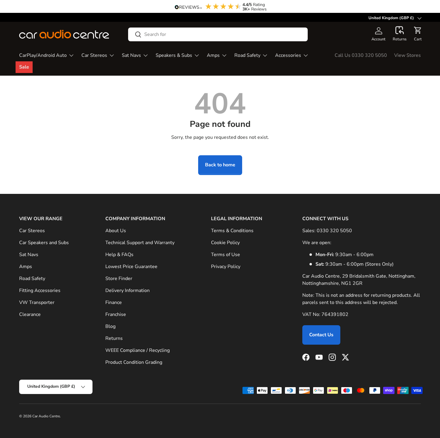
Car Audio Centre (46, 416)
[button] (399, 34)
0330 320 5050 (334, 230)
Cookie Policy (225, 242)
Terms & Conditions (232, 230)
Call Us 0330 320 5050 (361, 55)
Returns (114, 338)
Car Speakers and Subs (44, 242)
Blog (110, 326)
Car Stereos (94, 55)
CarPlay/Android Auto (43, 55)
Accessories (288, 55)
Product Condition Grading (133, 362)
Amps (213, 55)
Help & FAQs (119, 254)
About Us (115, 230)
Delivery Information (127, 290)
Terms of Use (225, 254)
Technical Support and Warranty (140, 242)
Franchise (115, 314)
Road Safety (247, 55)
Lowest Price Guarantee (131, 266)
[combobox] (218, 34)
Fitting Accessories (39, 290)
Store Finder (118, 278)
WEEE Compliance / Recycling (137, 350)
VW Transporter (36, 302)
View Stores (407, 55)
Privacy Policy (225, 266)
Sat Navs (131, 55)
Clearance (30, 314)
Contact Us (321, 334)
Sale (24, 67)
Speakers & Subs (174, 55)
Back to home (220, 165)
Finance (113, 302)
